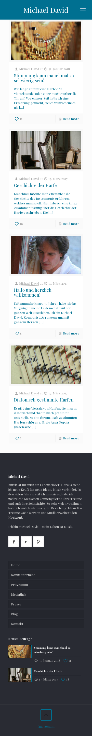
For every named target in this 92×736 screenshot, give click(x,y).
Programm (19, 584)
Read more (71, 119)
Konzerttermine (23, 575)
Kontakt (17, 624)
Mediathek (18, 594)
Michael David (46, 9)
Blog (14, 614)
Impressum (46, 726)
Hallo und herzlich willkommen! (33, 292)
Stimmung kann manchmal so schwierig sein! (44, 78)
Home (15, 565)
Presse (16, 604)
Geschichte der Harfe (35, 185)
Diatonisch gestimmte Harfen (44, 400)
